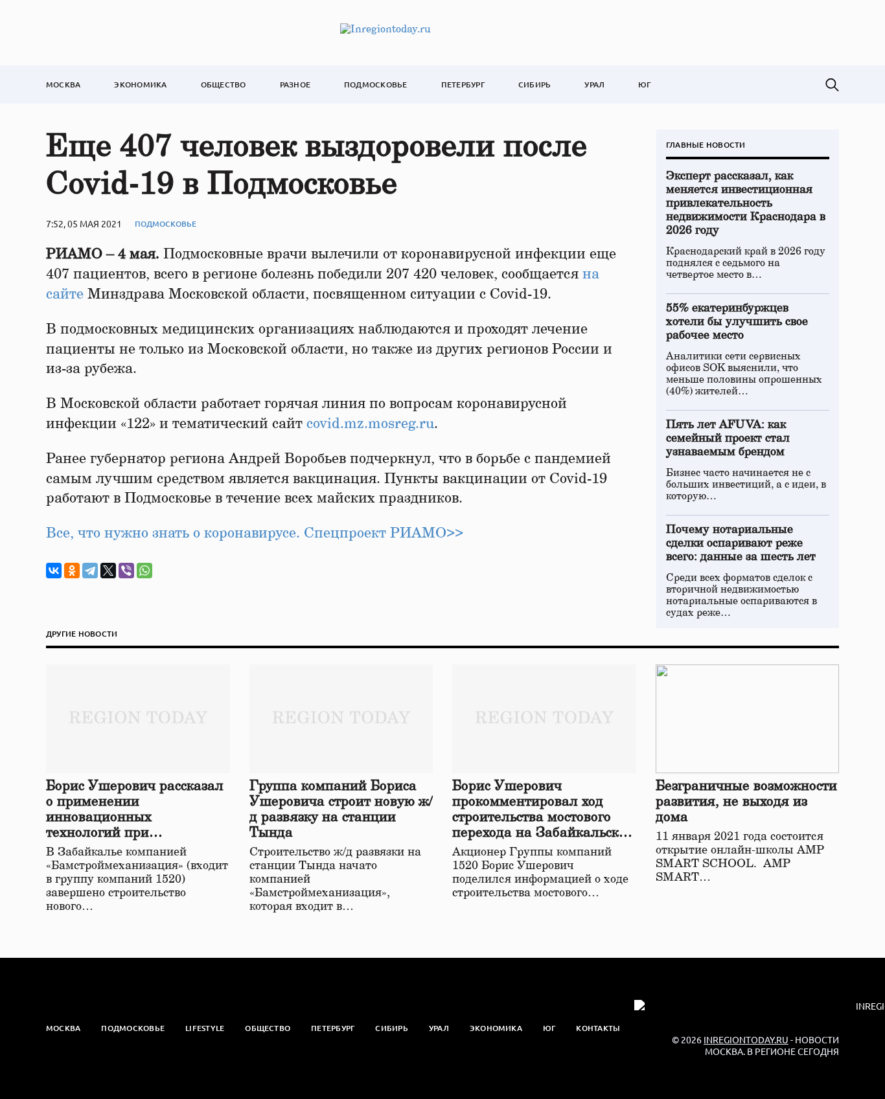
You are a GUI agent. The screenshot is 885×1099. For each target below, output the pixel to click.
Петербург (463, 84)
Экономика (140, 84)
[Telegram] (90, 570)
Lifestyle (204, 1028)
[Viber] (126, 570)
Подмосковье (376, 84)
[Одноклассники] (72, 570)
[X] (108, 570)
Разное (295, 84)
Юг (644, 84)
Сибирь (534, 84)
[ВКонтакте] (54, 570)
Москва (63, 84)
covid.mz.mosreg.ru (370, 423)
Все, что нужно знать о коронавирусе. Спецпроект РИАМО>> (254, 533)
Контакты (598, 1028)
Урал (594, 84)
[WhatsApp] (144, 570)
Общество (223, 84)
